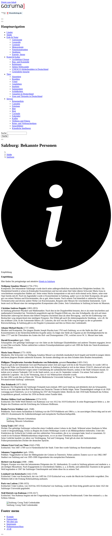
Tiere (9, 74)
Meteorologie (17, 47)
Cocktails (16, 113)
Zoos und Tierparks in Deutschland (27, 96)
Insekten (15, 86)
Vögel (14, 81)
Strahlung (16, 52)
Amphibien (17, 84)
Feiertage (16, 106)
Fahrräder (16, 116)
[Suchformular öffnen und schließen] (2, 139)
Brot (14, 111)
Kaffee (15, 118)
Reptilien (16, 79)
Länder (10, 32)
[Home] (13, 8)
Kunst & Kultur (13, 57)
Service (10, 99)
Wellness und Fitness (21, 121)
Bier (14, 108)
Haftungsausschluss (15, 526)
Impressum (11, 524)
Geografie (16, 42)
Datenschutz (12, 519)
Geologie (16, 44)
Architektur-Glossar (20, 59)
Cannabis (16, 104)
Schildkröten (17, 91)
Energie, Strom (18, 54)
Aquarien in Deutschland (23, 94)
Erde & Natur (12, 37)
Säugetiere (16, 76)
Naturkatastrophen (20, 49)
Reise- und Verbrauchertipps (24, 123)
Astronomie (17, 40)
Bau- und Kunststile (20, 62)
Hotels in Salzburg (47, 281)
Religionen (16, 64)
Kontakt (10, 516)
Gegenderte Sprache (21, 72)
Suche (3, 133)
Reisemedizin (18, 101)
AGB (9, 529)
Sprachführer (17, 126)
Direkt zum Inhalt (8, 2)
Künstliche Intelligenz (21, 128)
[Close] (2, 21)
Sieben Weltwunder (20, 67)
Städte (9, 35)
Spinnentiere (17, 89)
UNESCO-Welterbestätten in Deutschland (30, 69)
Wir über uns (12, 521)
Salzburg (10, 157)
